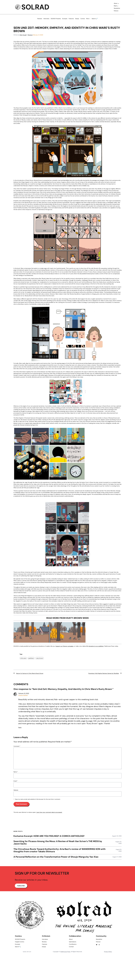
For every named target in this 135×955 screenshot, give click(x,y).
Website (16, 790)
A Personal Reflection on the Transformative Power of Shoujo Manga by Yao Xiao (56, 857)
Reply (20, 727)
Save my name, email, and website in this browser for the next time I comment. (37, 799)
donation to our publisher (96, 646)
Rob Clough (23, 35)
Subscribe (21, 886)
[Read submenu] (117, 5)
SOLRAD (35, 7)
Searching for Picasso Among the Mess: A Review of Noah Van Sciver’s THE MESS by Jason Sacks (58, 842)
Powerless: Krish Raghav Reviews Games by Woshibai (103, 673)
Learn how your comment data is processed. (49, 812)
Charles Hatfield (22, 695)
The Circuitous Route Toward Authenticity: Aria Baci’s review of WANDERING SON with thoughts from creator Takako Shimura (59, 850)
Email (16, 781)
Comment (17, 746)
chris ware (23, 658)
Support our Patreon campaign (64, 646)
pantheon (31, 658)
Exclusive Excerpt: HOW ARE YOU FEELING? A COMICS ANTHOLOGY (49, 836)
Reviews (30, 35)
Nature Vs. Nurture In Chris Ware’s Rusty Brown (29, 673)
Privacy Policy (108, 951)
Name (16, 772)
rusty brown (39, 658)
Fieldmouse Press (65, 951)
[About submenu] (118, 3)
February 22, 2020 (23, 693)
